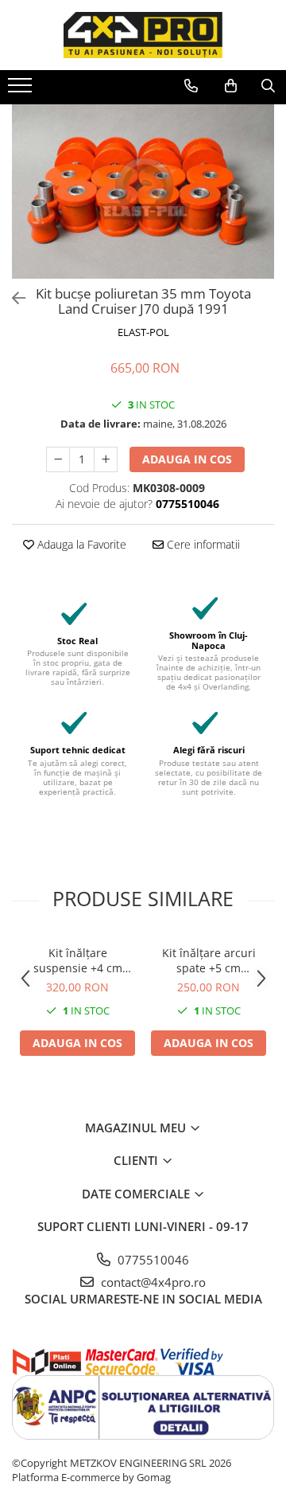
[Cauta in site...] (268, 86)
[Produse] (22, 90)
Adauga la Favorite (80, 544)
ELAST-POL (143, 332)
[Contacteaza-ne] (191, 86)
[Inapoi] (12, 298)
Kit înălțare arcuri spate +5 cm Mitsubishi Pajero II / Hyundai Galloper (209, 960)
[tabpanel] (143, 191)
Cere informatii (202, 544)
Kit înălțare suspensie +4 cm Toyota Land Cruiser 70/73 (78, 960)
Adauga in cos (187, 459)
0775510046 (151, 1260)
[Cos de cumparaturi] (231, 86)
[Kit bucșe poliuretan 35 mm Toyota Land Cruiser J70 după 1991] (143, 191)
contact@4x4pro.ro (152, 1282)
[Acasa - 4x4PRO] (143, 35)
